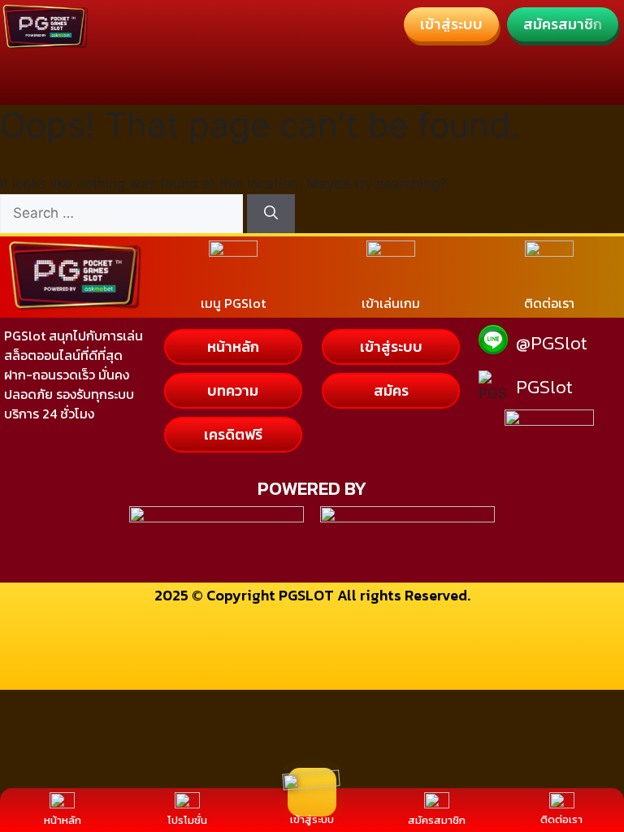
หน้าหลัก (62, 820)
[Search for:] (123, 213)
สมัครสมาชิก (437, 820)
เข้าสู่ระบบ (312, 819)
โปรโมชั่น (187, 820)
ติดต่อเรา (561, 819)
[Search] (271, 213)
